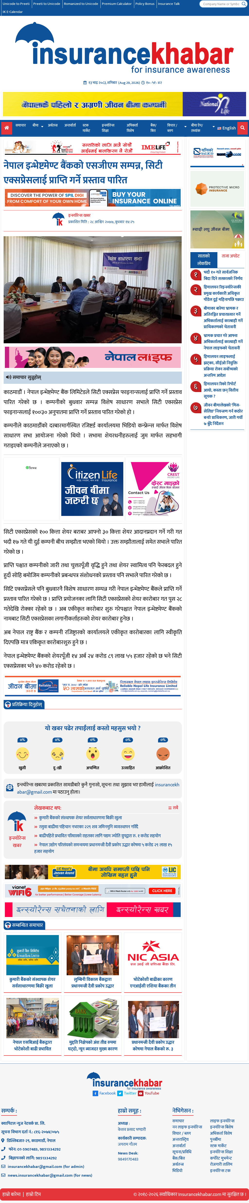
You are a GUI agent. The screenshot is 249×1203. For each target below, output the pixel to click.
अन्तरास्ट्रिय (180, 1139)
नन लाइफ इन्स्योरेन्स (187, 1127)
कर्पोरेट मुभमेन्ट (221, 1158)
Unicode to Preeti (16, 4)
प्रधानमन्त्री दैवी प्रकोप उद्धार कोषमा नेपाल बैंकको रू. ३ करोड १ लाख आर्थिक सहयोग (153, 1049)
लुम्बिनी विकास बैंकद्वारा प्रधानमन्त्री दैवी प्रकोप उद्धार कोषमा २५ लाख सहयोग (92, 986)
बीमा (35, 125)
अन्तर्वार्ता (70, 125)
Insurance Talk (169, 4)
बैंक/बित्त (154, 128)
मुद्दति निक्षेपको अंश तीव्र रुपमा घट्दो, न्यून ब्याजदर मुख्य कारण (92, 1046)
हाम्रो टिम (33, 1194)
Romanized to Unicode (81, 4)
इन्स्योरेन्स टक (220, 1170)
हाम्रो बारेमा (11, 1194)
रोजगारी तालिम (221, 1164)
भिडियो (177, 1170)
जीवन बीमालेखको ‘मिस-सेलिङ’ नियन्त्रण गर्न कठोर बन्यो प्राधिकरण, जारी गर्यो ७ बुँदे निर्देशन (223, 414)
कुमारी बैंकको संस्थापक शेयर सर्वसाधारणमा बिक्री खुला (80, 818)
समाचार (21, 125)
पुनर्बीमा (215, 1139)
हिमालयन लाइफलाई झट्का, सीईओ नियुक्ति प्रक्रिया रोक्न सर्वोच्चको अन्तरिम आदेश (221, 366)
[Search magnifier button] (243, 3)
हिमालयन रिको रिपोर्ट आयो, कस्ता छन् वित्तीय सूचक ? (221, 390)
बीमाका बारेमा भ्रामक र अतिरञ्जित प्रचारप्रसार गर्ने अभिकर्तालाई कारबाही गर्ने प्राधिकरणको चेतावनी (223, 318)
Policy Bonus (144, 4)
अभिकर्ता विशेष (132, 128)
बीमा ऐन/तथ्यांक (197, 128)
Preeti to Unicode (46, 4)
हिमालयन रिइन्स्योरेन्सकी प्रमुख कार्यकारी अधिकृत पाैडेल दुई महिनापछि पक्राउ (224, 293)
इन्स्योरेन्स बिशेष (221, 1127)
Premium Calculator (117, 4)
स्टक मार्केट (86, 128)
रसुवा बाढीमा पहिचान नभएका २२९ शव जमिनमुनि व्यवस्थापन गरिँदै (88, 827)
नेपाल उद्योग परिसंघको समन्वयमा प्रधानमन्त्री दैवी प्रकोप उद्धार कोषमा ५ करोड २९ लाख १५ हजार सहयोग (103, 848)
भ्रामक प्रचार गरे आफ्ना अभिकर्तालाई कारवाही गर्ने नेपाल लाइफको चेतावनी (223, 342)
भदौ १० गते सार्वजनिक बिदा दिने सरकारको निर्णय (223, 275)
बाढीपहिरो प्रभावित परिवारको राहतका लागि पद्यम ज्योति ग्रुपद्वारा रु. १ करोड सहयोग (100, 836)
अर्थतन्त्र (53, 125)
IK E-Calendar (13, 12)
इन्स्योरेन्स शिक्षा (108, 128)
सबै (175, 808)
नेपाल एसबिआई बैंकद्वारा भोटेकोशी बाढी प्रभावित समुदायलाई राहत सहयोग (32, 1049)
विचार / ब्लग (172, 128)
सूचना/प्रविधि (181, 1152)
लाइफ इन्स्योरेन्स (222, 1121)
